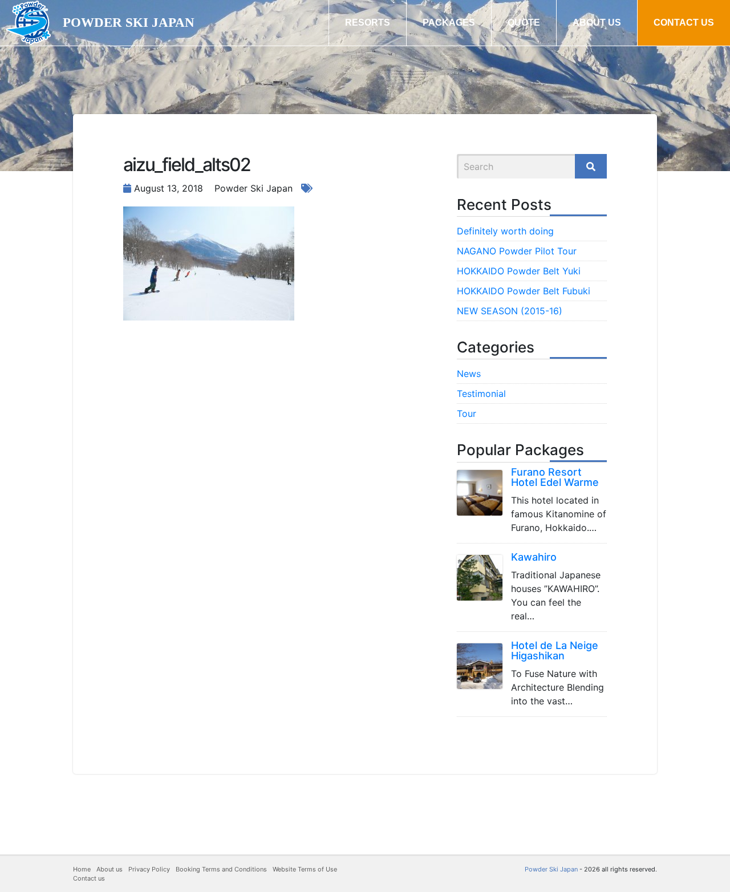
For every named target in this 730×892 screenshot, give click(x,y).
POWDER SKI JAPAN (128, 22)
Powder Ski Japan (551, 869)
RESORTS (367, 22)
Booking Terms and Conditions (221, 869)
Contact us (89, 878)
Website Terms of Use (305, 869)
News (469, 373)
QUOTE (524, 22)
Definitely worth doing (505, 231)
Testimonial (481, 393)
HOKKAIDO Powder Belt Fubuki (523, 291)
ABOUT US (597, 22)
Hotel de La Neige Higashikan (554, 650)
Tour (466, 413)
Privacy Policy (149, 869)
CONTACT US (684, 22)
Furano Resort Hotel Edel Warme (555, 477)
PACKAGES (449, 22)
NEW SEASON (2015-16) (509, 311)
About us (109, 869)
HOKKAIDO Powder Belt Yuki (519, 271)
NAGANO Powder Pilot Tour (517, 251)
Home (82, 869)
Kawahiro (534, 557)
